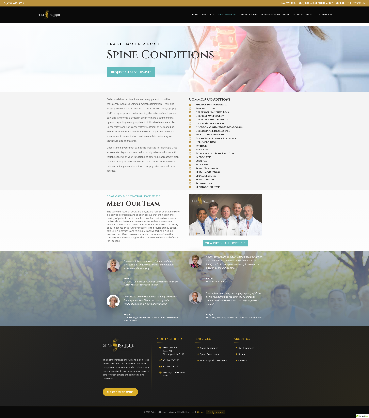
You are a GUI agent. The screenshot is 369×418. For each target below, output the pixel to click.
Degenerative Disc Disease (213, 131)
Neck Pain (202, 149)
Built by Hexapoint (216, 412)
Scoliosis (202, 164)
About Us (206, 15)
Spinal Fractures (207, 168)
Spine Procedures (249, 15)
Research (243, 354)
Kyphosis (201, 145)
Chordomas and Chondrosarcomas (219, 127)
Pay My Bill (288, 3)
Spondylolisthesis (208, 187)
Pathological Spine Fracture (215, 153)
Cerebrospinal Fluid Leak (212, 112)
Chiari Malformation (210, 123)
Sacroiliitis (203, 157)
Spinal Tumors (205, 179)
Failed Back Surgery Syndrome (216, 138)
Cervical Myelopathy (210, 116)
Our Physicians (246, 347)
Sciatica (201, 160)
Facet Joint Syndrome (210, 134)
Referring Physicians (350, 3)
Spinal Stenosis (206, 175)
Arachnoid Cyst (206, 108)
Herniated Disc (206, 142)
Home (195, 15)
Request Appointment (120, 392)
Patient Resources (303, 15)
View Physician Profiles (223, 243)
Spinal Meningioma (208, 172)
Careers (242, 360)
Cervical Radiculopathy (212, 119)
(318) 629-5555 (15, 3)
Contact (324, 15)
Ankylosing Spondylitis (211, 104)
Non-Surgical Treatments (275, 15)
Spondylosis (204, 183)
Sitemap (200, 412)
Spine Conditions (227, 15)
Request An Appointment (315, 3)
